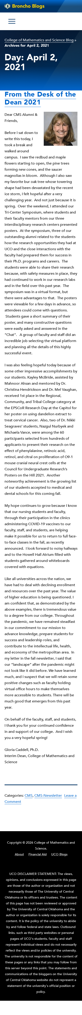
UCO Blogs (59, 854)
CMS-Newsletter (48, 795)
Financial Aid (37, 854)
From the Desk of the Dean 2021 (40, 98)
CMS (29, 795)
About (19, 854)
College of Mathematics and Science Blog (39, 40)
